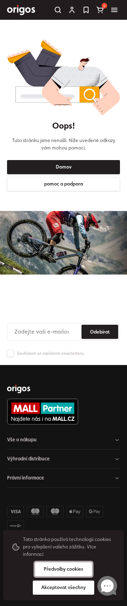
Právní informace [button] (25, 478)
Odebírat (100, 332)
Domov (64, 167)
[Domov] (18, 389)
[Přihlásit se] (72, 10)
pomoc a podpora (63, 184)
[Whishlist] (86, 10)
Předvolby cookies (63, 569)
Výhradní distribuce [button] (28, 458)
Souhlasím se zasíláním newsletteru (50, 353)
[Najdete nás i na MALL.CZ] (60, 412)
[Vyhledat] (58, 10)
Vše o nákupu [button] (22, 439)
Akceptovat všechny (63, 587)
